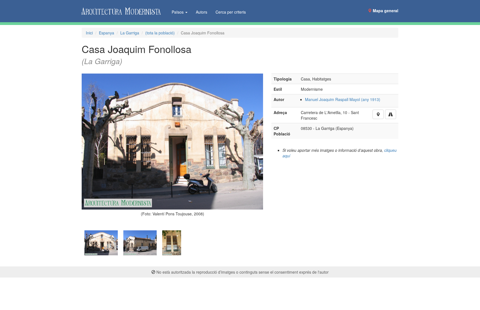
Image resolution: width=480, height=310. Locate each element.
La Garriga (129, 33)
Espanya (106, 33)
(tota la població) (160, 33)
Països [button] (178, 12)
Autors (201, 12)
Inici (89, 33)
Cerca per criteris (231, 12)
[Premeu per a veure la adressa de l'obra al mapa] (378, 114)
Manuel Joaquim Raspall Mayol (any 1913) (342, 99)
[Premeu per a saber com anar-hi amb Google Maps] (390, 114)
